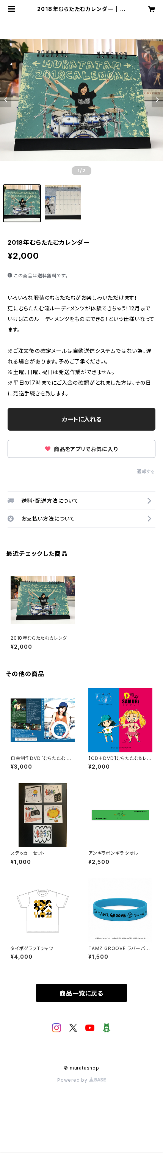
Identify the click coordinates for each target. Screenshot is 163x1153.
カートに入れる (82, 419)
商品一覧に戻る (81, 993)
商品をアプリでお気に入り (85, 449)
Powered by (73, 1080)
